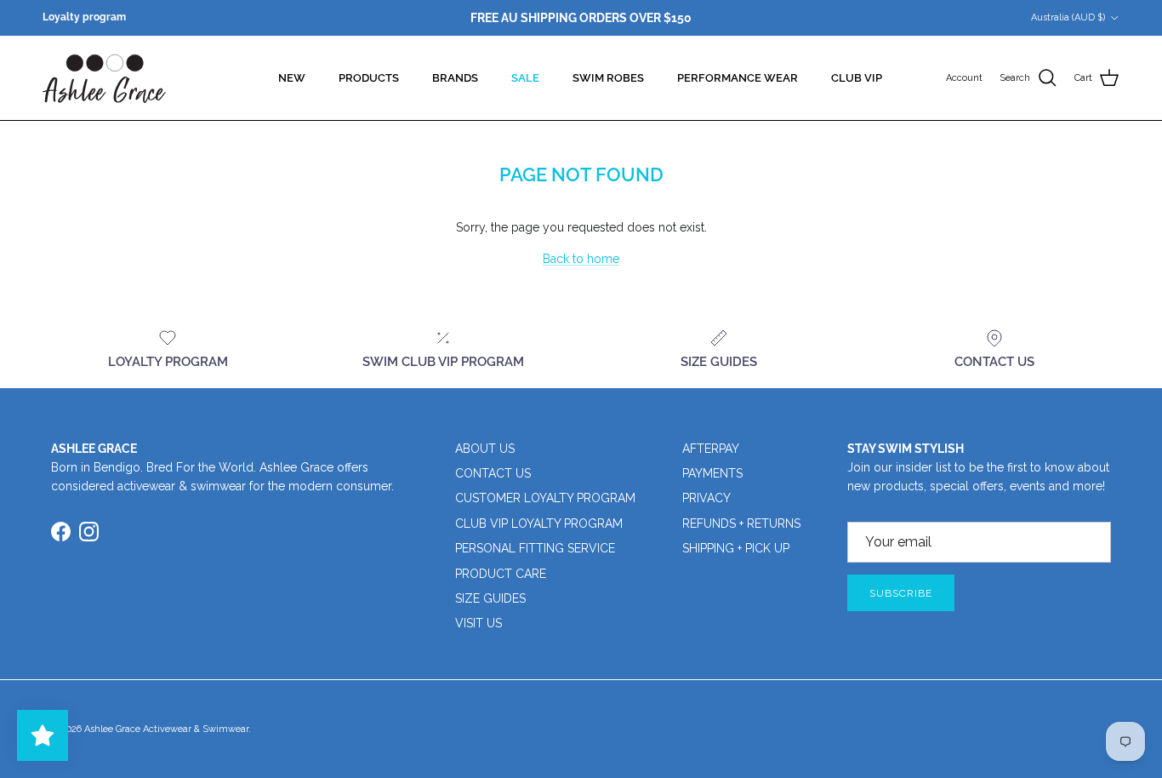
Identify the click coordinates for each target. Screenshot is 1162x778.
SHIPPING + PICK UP (735, 548)
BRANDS (455, 78)
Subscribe (900, 593)
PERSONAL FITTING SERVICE (535, 548)
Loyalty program (84, 17)
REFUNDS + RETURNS (741, 523)
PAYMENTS (712, 473)
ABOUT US (485, 448)
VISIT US (478, 623)
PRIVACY (706, 498)
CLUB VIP (856, 78)
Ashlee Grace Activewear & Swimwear (166, 729)
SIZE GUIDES (490, 598)
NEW (291, 78)
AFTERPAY (710, 448)
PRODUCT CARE (500, 574)
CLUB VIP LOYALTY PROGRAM (539, 523)
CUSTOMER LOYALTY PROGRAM (545, 498)
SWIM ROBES (608, 78)
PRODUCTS (369, 78)
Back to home (581, 259)
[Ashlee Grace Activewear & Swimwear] (104, 78)
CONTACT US (493, 473)
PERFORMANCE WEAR (737, 78)
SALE (525, 78)
